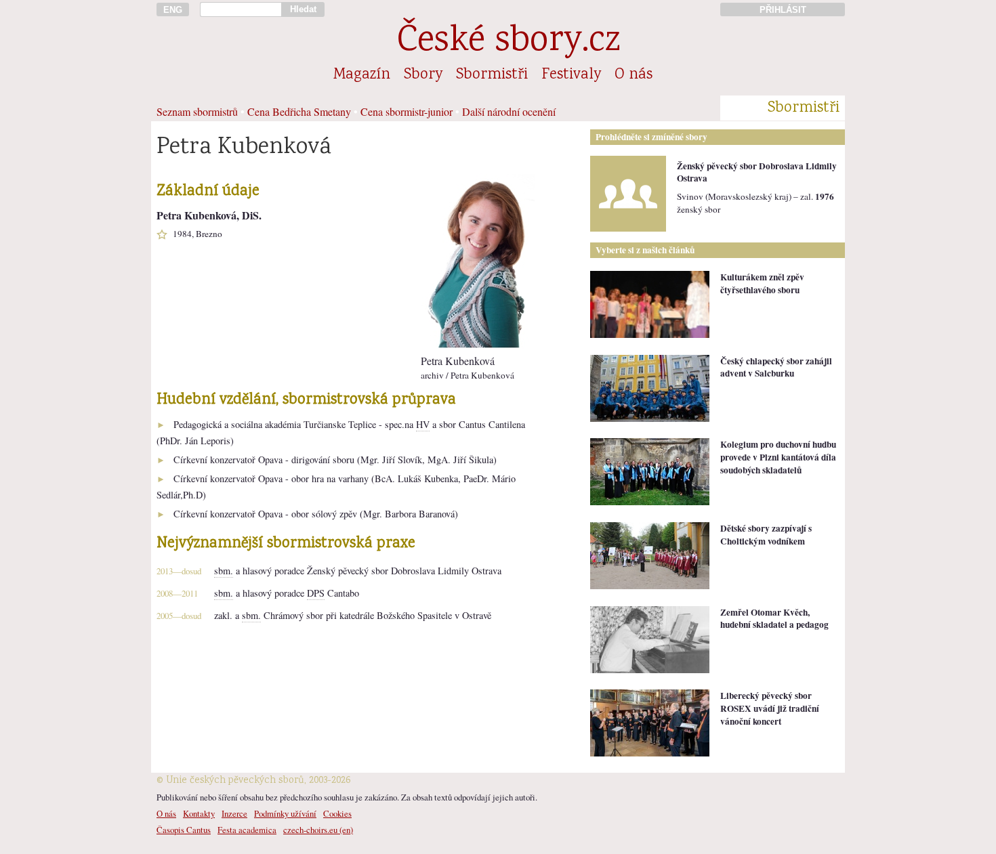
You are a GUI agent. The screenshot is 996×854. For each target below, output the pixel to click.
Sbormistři (492, 75)
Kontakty (199, 813)
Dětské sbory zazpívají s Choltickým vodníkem (766, 534)
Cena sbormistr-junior (406, 111)
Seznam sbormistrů (197, 111)
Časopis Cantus (184, 830)
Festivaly (571, 75)
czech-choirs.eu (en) (318, 830)
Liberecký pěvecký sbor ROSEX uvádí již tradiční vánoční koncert (769, 708)
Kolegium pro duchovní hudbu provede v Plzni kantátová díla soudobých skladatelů (778, 456)
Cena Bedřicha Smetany (299, 111)
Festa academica (246, 830)
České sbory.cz (508, 42)
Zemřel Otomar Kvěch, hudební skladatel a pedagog (774, 618)
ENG (172, 10)
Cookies (337, 813)
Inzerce (234, 813)
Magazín (361, 75)
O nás (633, 75)
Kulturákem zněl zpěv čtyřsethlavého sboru (762, 283)
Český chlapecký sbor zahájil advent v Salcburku (776, 367)
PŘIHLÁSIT (783, 10)
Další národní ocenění (509, 111)
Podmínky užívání (285, 813)
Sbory (423, 75)
